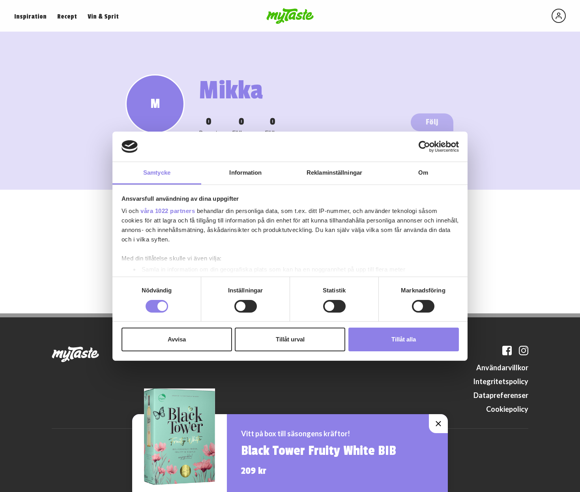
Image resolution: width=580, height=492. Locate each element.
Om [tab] (423, 172)
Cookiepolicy (507, 409)
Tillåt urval (290, 339)
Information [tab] (245, 172)
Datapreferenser (500, 395)
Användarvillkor (502, 367)
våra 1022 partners (167, 210)
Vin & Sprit (103, 17)
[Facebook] (507, 350)
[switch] (245, 306)
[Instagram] (523, 350)
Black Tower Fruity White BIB (318, 451)
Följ (432, 122)
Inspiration (30, 17)
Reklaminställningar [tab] (334, 172)
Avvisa (177, 339)
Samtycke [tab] (156, 172)
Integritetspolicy (500, 381)
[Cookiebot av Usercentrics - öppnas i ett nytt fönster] (424, 147)
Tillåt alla (403, 339)
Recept (67, 17)
